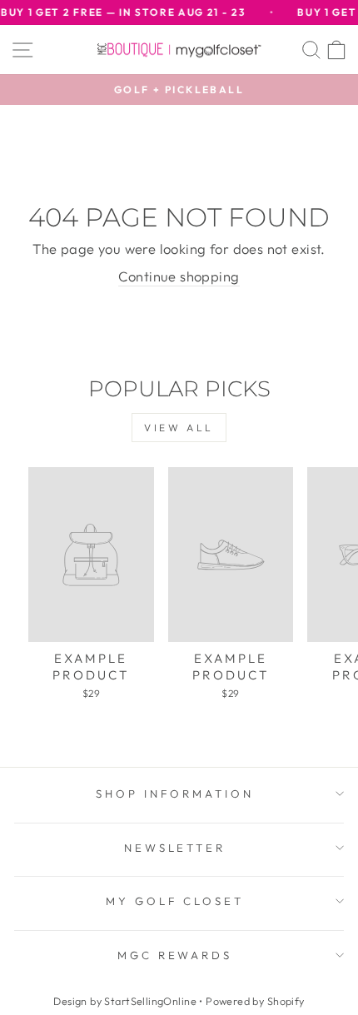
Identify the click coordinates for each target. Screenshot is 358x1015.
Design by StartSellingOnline (126, 1001)
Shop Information (175, 793)
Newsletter (175, 847)
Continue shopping (178, 276)
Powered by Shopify (255, 1001)
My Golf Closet (175, 901)
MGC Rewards (175, 955)
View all (179, 427)
